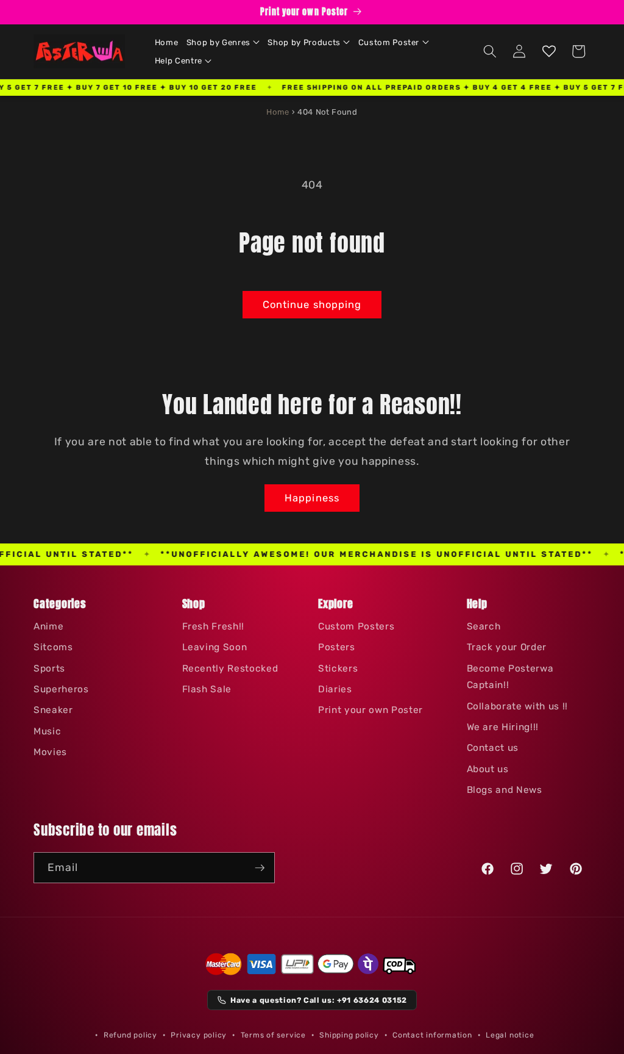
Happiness (312, 498)
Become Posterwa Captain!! (510, 677)
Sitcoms (53, 647)
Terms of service (273, 1035)
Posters (336, 647)
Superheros (61, 689)
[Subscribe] (259, 868)
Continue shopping (312, 304)
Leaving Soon (214, 647)
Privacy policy (199, 1035)
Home (277, 112)
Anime (48, 626)
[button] (223, 42)
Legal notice (510, 1035)
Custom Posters (356, 626)
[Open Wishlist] (549, 51)
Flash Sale (207, 689)
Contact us (493, 747)
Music (47, 731)
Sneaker (53, 709)
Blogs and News (504, 789)
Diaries (335, 689)
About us (488, 769)
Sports (49, 668)
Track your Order (507, 647)
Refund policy (130, 1035)
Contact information (432, 1035)
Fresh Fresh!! (213, 626)
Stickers (338, 668)
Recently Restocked (230, 668)
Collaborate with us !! (518, 706)
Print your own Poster (370, 709)
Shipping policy (349, 1035)
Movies (50, 752)
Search (484, 626)
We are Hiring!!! (503, 727)
